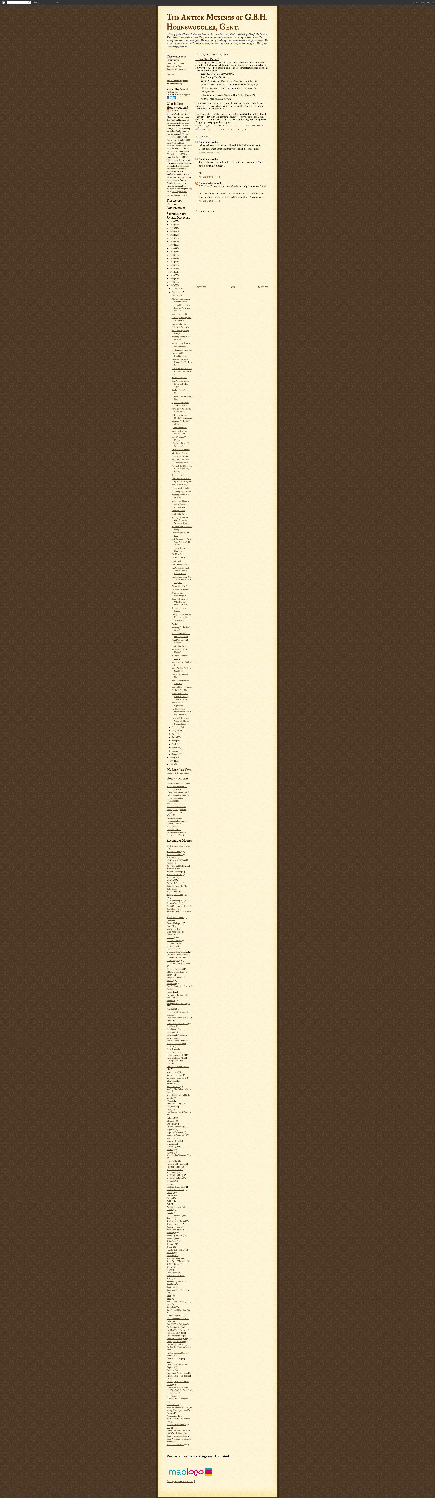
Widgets (170, 1427)
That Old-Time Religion (176, 1324)
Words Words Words (175, 1433)
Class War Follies (174, 932)
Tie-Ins (169, 1379)
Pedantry (170, 1192)
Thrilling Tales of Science (177, 1376)
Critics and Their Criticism (177, 952)
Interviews (171, 1084)
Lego (169, 1109)
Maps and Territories (175, 1132)
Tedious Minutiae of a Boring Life (234, 130)
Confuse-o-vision (174, 940)
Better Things (172, 889)
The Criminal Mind (174, 1327)
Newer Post (200, 287)
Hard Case (171, 1026)
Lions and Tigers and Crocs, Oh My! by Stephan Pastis (180, 721)
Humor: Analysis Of (175, 1055)
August (175, 730)
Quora (169, 1212)
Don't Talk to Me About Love (178, 963)
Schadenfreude (172, 1255)
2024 (172, 228)
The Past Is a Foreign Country (179, 1347)
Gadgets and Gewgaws (176, 1012)
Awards (170, 880)
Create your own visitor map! (181, 1481)
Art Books (171, 877)
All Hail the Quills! (179, 377)
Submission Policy (174, 83)
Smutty (169, 1287)
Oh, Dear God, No (179, 690)
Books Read (171, 909)
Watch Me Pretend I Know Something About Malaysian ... (181, 696)
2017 (172, 251)
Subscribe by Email (174, 66)
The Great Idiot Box (175, 1336)
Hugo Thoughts (173, 1052)
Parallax (175, 624)
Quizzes (170, 1209)
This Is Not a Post (179, 324)
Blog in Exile (172, 892)
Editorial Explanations (175, 972)
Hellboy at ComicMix (180, 327)
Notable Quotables (174, 1175)
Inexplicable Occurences (176, 1078)
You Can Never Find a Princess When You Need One (181, 308)
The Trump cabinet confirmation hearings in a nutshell (177, 821)
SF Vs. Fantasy (178, 475)
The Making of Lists (175, 1344)
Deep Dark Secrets (174, 957)
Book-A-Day (172, 903)
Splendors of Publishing (176, 1301)
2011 (172, 272)
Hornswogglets (183, 95)
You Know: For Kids (175, 1444)
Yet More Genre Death (181, 589)
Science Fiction (173, 1258)
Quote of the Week (179, 346)
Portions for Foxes (174, 1207)
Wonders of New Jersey (176, 1430)
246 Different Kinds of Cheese (179, 846)
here (187, 174)
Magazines (171, 1129)
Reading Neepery (173, 1224)
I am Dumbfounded (179, 564)
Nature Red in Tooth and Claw (179, 1155)
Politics (169, 1201)
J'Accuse (170, 1101)
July (174, 734)
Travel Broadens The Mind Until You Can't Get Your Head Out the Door (179, 1390)
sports (169, 1304)
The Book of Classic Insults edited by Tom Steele (182, 362)
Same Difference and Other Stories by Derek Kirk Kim (180, 602)
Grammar (170, 1015)
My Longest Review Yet (181, 350)
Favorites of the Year (175, 995)
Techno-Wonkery (173, 1315)
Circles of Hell (172, 929)
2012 (172, 268)
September (176, 727)
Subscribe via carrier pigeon (178, 69)
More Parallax (177, 621)
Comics (170, 937)
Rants (169, 1218)
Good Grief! (177, 561)
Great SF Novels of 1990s (177, 1023)
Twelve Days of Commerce (177, 1399)
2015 (172, 258)
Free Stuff (171, 1009)
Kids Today (171, 1106)
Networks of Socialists (176, 1164)
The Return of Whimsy (181, 449)
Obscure (170, 1184)
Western (170, 1413)
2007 (172, 285)
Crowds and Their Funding (177, 955)
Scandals (170, 1252)
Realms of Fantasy (174, 1230)
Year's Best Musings (180, 485)
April (174, 744)
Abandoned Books (174, 854)
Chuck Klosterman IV (180, 488)
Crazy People (172, 949)
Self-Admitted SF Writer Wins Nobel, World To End (182, 542)
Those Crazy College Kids (177, 1373)
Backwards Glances (174, 883)
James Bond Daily (174, 1104)
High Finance (172, 1029)
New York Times (173, 1167)
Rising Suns (171, 1241)
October (175, 295)
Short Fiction (172, 1272)
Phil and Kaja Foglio (238, 145)
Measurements (172, 1138)
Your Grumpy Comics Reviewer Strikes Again (181, 384)
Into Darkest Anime (179, 453)
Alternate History (173, 869)
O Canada (171, 1181)
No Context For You (175, 1169)
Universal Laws (173, 1404)
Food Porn (171, 1000)
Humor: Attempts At (175, 1058)
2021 (172, 238)
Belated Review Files (175, 886)
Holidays (170, 1032)
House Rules (172, 1049)
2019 (172, 245)
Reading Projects (173, 1227)
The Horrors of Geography (177, 1338)
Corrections (171, 946)
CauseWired (171, 926)
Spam (169, 1298)
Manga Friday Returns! (181, 343)
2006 (172, 757)
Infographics (172, 1081)
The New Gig (177, 554)
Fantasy (170, 992)
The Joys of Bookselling (176, 1341)
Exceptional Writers (174, 978)
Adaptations (171, 857)
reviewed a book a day (176, 146)
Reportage (171, 1232)
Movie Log (171, 1147)
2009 (172, 278)
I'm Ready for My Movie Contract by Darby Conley (182, 469)
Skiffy (169, 1278)
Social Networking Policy (177, 80)
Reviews (170, 1238)
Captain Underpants (174, 923)
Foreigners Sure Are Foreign (178, 1003)
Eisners (169, 975)
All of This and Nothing (176, 866)
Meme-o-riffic (172, 1141)
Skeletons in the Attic (175, 1275)
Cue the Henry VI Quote (182, 687)
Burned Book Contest (175, 917)
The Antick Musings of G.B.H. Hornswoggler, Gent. (217, 22)
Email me (170, 75)
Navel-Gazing (172, 1161)
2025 (172, 224)
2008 (172, 282)
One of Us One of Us (175, 1189)
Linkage (170, 1118)
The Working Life (174, 1358)
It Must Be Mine (173, 1086)
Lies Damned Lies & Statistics (179, 1112)
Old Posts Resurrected (176, 1187)
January (175, 754)
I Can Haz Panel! (178, 507)
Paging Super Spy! (179, 586)
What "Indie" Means (180, 456)
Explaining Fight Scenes (181, 491)
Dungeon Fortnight (174, 969)
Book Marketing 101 (175, 900)
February (176, 751)
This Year (170, 1370)
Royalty (170, 1247)
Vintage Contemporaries (176, 1410)
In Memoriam (172, 1072)
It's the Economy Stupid (176, 1095)
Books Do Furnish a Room (177, 906)
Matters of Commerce (175, 1135)
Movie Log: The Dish (180, 314)
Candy (169, 920)
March (175, 747)
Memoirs (170, 1144)
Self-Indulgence (173, 1264)
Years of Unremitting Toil (177, 1436)
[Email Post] (197, 128)
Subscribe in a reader (175, 63)
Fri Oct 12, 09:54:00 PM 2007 (209, 177)
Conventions (172, 943)
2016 (172, 255)
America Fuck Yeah (174, 874)
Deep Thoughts (173, 960)
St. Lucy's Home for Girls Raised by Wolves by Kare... (180, 520)
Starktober (171, 1307)
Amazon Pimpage (174, 871)
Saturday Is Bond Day (176, 1250)
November (176, 292)
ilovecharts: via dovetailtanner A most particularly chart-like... (178, 786)
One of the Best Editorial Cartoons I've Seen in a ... (182, 371)
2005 (172, 761)
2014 (172, 261)
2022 (172, 235)
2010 (172, 275)
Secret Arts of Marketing (176, 1261)
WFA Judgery (172, 1416)
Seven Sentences (178, 510)
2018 (172, 248)
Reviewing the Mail (174, 1235)
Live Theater (172, 1124)
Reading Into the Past (175, 1221)
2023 (172, 231)
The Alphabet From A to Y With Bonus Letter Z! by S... (181, 580)
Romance (170, 1244)
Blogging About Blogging (177, 894)
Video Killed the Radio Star (178, 1407)
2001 (172, 764)
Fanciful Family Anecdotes (177, 986)
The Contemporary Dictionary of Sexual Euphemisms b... (181, 712)
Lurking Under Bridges (176, 1127)
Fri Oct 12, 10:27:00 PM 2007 (209, 201)
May (174, 740)
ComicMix (171, 935)
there (168, 1361)
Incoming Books (173, 1075)
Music (169, 1149)
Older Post (263, 287)
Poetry (169, 1198)
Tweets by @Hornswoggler (178, 773)
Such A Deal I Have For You (178, 1310)
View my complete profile (177, 195)
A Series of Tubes (174, 851)
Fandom (170, 989)
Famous (170, 980)
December (176, 289)
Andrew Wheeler (180, 111)
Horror (169, 1046)
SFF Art (170, 1267)
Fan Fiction (171, 983)
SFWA (169, 1270)
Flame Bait (171, 998)
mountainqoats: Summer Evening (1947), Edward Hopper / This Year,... (176, 809)
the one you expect (179, 191)
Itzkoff (169, 1098)
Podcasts (170, 1195)
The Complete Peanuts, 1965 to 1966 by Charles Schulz (181, 571)
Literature (170, 1121)
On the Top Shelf (178, 557)
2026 (172, 221)
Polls (169, 1204)
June (174, 737)
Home (232, 287)
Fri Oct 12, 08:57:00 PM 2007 (209, 153)
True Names (171, 1396)
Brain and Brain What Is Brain (179, 912)
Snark (169, 1295)
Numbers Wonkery (174, 1178)
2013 (172, 265)
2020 (172, 241)
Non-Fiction (171, 1172)
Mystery (170, 1152)
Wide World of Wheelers (176, 1424)
